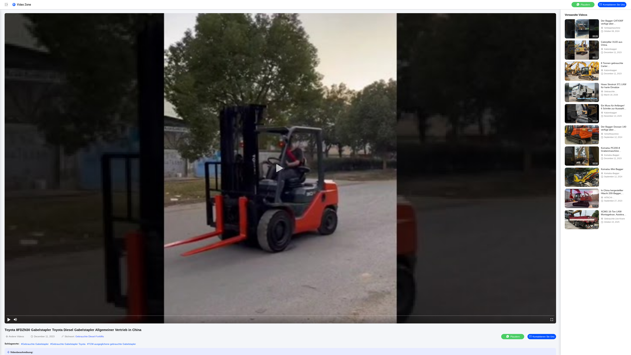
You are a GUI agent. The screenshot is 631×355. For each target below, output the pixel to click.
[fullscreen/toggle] (552, 319)
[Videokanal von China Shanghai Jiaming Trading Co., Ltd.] (21, 4)
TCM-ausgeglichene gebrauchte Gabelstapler (112, 344)
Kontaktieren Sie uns (614, 4)
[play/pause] (9, 319)
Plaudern (585, 4)
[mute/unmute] (15, 319)
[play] (280, 168)
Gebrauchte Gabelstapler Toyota (68, 344)
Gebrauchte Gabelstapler (35, 344)
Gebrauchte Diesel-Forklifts (89, 336)
